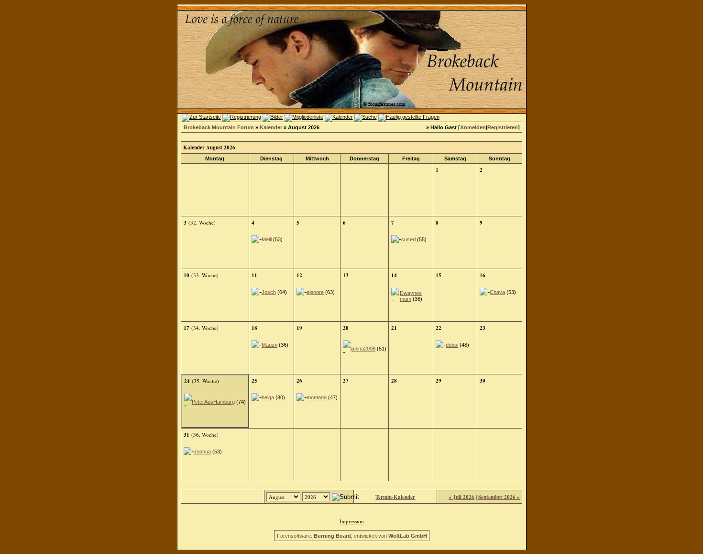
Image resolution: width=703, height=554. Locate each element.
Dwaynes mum (411, 296)
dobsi (452, 345)
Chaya (497, 292)
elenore (315, 292)
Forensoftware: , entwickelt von (352, 536)
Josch (269, 292)
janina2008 (363, 348)
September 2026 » (499, 497)
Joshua (202, 451)
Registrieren (502, 127)
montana (317, 397)
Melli (267, 239)
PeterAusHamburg (213, 402)
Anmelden (473, 127)
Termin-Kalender (395, 497)
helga (268, 397)
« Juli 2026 (461, 497)
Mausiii (269, 345)
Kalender (271, 127)
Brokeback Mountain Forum (219, 127)
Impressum (352, 521)
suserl (408, 239)
